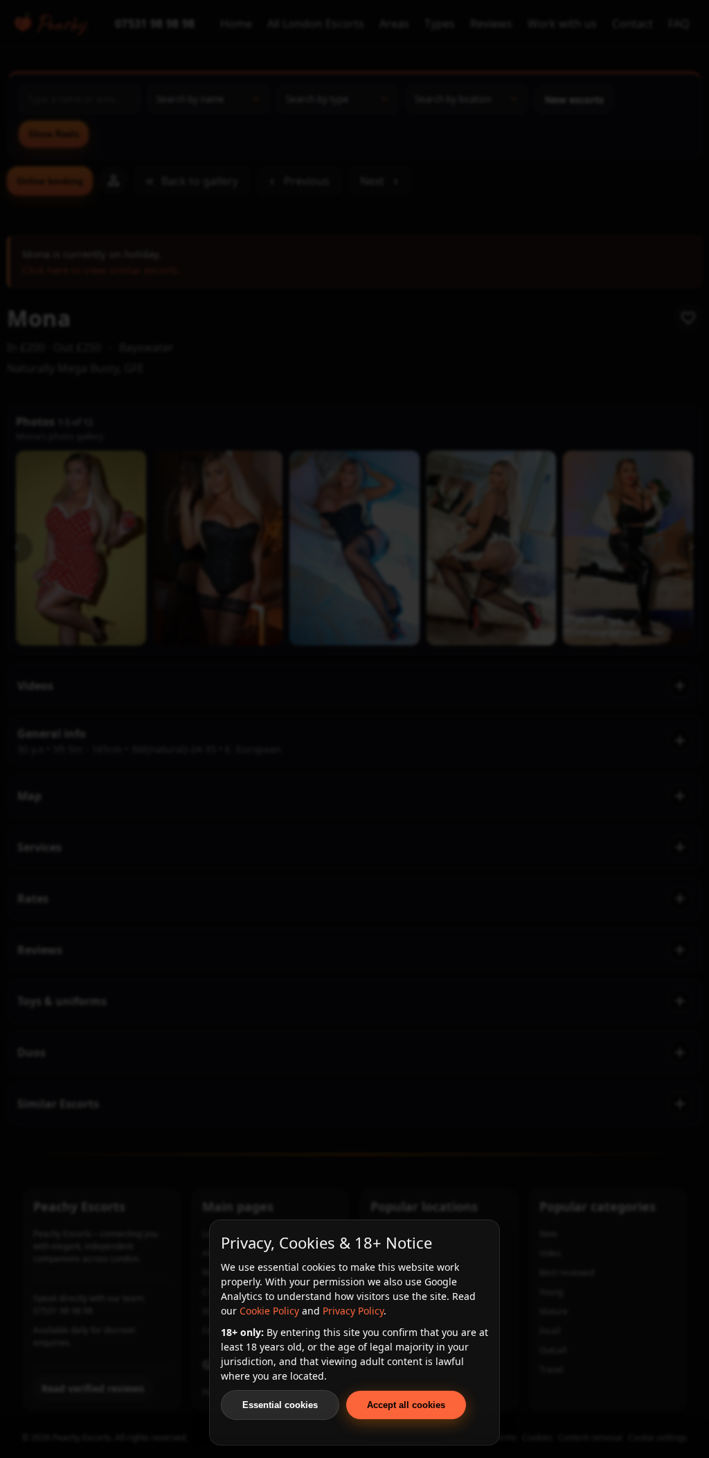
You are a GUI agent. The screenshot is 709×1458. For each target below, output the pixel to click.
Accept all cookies (406, 1405)
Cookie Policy (269, 1310)
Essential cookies (280, 1405)
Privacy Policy (353, 1310)
